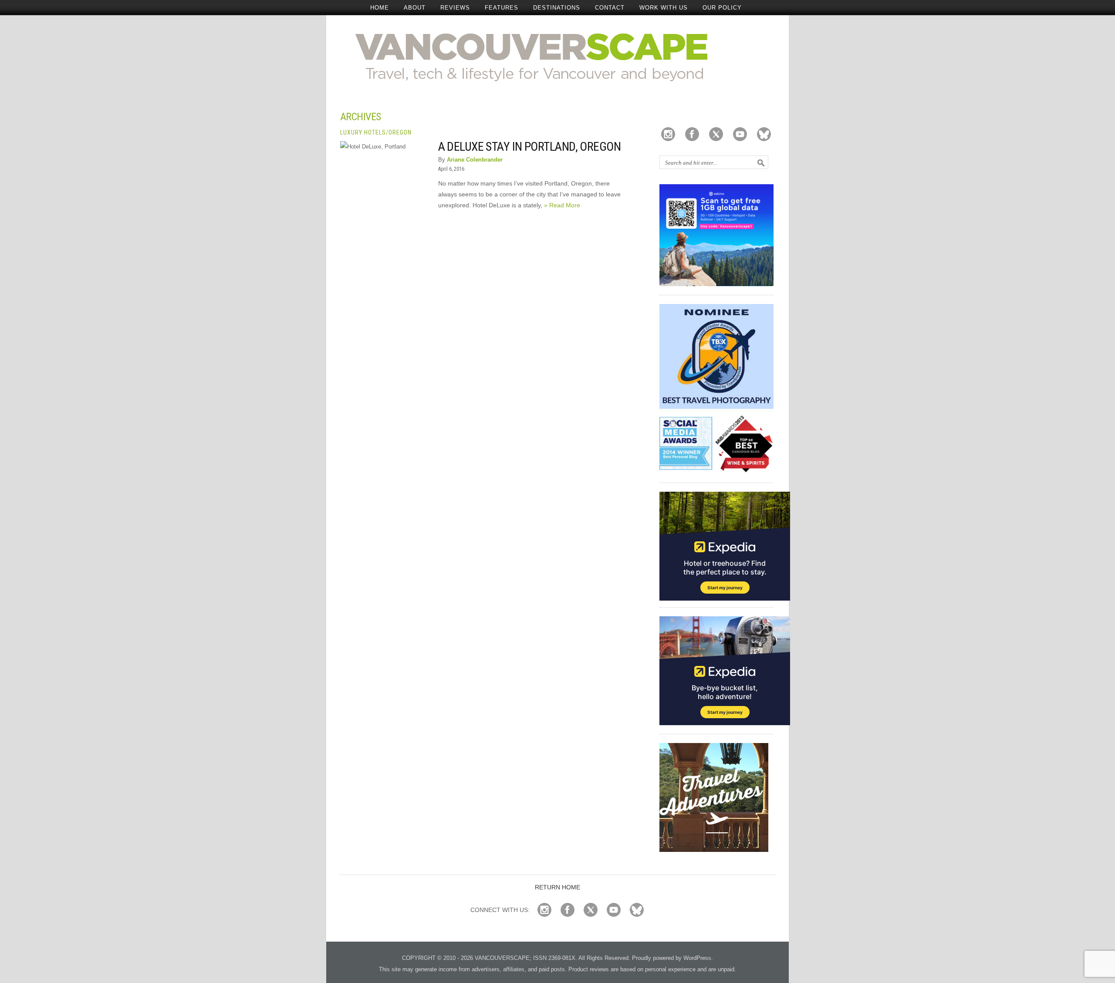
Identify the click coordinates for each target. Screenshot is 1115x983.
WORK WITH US (663, 7)
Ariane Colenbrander (475, 159)
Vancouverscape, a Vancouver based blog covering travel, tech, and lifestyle (557, 56)
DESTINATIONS (556, 7)
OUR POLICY (722, 7)
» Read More (562, 205)
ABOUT (415, 7)
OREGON (400, 132)
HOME (379, 7)
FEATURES (501, 7)
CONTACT (610, 7)
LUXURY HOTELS (363, 132)
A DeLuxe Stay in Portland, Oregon (529, 146)
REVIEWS (455, 7)
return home (557, 887)
